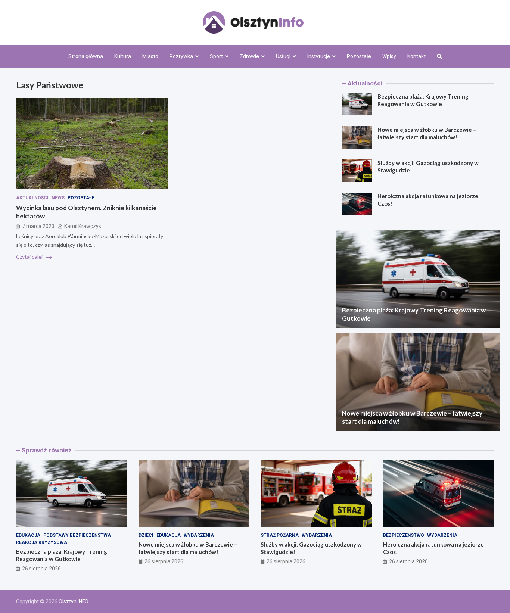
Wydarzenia (199, 535)
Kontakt (416, 56)
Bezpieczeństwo (403, 535)
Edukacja (28, 535)
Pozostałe (359, 56)
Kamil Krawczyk (82, 226)
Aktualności (32, 197)
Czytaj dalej (30, 256)
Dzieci (146, 535)
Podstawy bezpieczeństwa (77, 535)
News (58, 197)
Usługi (283, 56)
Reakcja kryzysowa (41, 542)
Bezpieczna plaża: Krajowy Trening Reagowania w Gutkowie (423, 100)
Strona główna (85, 56)
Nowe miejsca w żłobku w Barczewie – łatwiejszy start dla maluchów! (426, 133)
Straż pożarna (280, 535)
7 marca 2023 (38, 226)
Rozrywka (181, 56)
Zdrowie (249, 56)
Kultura (122, 56)
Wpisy (389, 56)
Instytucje (318, 56)
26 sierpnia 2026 (41, 569)
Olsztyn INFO (73, 601)
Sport (216, 56)
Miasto (150, 56)
